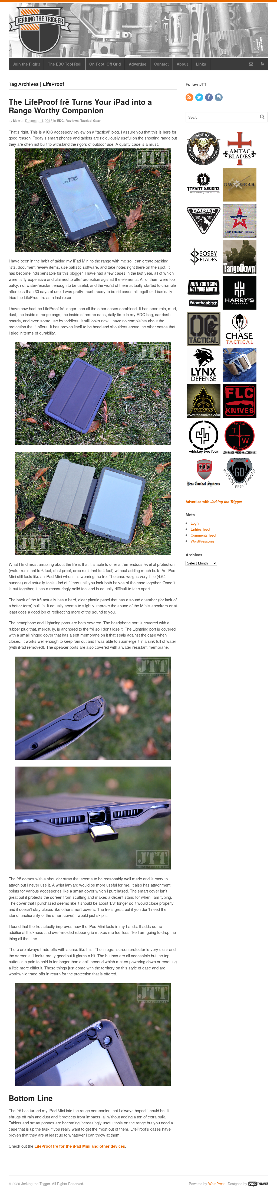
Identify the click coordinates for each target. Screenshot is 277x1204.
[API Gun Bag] (239, 234)
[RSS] (190, 97)
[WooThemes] (258, 1183)
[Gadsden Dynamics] (239, 486)
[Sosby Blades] (203, 270)
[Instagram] (219, 97)
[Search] (262, 116)
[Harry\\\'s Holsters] (239, 306)
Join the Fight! (26, 64)
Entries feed (200, 529)
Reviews (72, 120)
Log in (195, 523)
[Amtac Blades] (239, 162)
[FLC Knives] (239, 414)
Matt (16, 120)
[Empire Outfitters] (203, 234)
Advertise (137, 64)
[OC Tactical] (203, 342)
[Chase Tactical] (239, 342)
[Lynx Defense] (203, 378)
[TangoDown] (239, 270)
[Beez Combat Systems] (203, 486)
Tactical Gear (90, 120)
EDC (60, 120)
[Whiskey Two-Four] (203, 450)
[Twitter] (199, 97)
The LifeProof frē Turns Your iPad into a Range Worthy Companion (80, 106)
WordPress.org (202, 541)
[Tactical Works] (239, 450)
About (182, 64)
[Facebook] (209, 97)
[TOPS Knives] (203, 414)
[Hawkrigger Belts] (239, 378)
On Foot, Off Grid (105, 64)
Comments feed (203, 535)
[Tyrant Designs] (203, 198)
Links (201, 64)
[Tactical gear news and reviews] (40, 50)
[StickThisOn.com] (203, 306)
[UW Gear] (239, 198)
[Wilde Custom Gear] (203, 162)
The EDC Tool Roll (64, 64)
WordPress (217, 1183)
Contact (161, 64)
